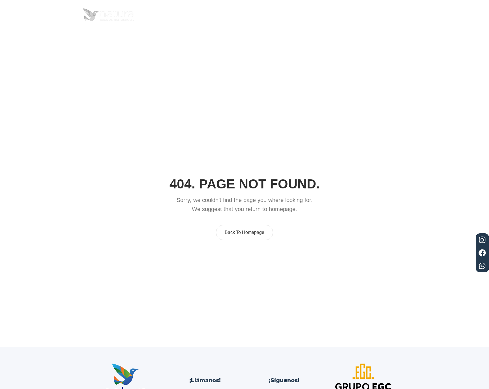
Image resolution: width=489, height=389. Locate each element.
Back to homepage (244, 232)
